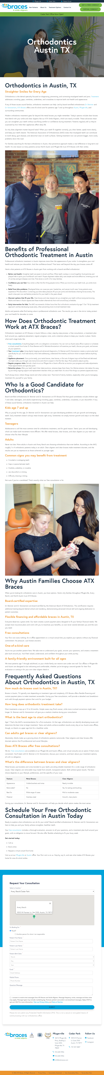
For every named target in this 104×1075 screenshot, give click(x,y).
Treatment (95, 96)
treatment (16, 351)
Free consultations (18, 751)
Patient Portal (67, 1)
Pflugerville (37, 1)
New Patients (33, 7)
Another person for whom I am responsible (31, 934)
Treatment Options (55, 7)
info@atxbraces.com (61, 1060)
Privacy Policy (42, 1073)
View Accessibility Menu (72, 1073)
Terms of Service (57, 1002)
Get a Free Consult (90, 5)
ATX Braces (21, 107)
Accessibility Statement (55, 1073)
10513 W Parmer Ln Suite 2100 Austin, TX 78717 (76, 1040)
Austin (76, 107)
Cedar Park (52, 1)
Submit (52, 1007)
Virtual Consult (90, 9)
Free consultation (14, 344)
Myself (13, 931)
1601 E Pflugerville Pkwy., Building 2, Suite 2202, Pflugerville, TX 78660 (60, 1043)
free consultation (15, 830)
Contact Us (67, 7)
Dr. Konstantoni (10, 107)
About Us (43, 7)
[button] (34, 917)
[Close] (50, 903)
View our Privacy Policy (41, 1002)
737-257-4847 (75, 1047)
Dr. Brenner (89, 104)
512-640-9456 (59, 1052)
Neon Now (89, 1073)
